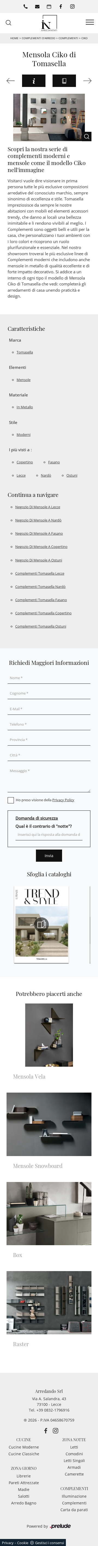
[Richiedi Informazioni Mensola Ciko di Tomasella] (34, 80)
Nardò (46, 475)
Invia (49, 855)
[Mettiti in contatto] (37, 6)
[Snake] (87, 81)
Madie (23, 1489)
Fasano (54, 462)
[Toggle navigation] (90, 22)
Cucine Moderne (24, 1447)
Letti (74, 1447)
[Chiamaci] (25, 6)
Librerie (24, 1475)
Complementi (68, 38)
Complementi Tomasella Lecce (39, 573)
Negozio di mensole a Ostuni (38, 560)
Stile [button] (13, 422)
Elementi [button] (17, 367)
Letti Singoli (74, 1460)
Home (14, 38)
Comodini (74, 1453)
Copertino (25, 462)
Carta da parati (74, 1509)
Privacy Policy (63, 799)
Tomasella (25, 352)
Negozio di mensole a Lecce (37, 506)
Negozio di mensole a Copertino (41, 546)
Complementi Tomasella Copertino (43, 613)
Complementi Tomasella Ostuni (40, 626)
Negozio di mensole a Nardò (38, 520)
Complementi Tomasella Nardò (40, 586)
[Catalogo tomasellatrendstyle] (41, 924)
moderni (23, 434)
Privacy (8, 1542)
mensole (23, 379)
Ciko (84, 38)
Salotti (23, 1496)
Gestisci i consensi (49, 1542)
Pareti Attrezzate (24, 1482)
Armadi (74, 1467)
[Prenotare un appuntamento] (49, 6)
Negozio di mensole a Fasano (39, 533)
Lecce (21, 475)
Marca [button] (15, 340)
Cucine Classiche (23, 1453)
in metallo (25, 407)
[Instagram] (72, 6)
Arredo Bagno (23, 1502)
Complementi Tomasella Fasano (41, 599)
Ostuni (71, 475)
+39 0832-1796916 (52, 1410)
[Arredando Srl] (49, 23)
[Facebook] (60, 6)
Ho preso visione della (45, 799)
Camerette (74, 1474)
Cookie (22, 1542)
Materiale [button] (18, 395)
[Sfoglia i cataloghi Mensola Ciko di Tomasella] (64, 80)
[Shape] (11, 81)
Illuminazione (74, 1496)
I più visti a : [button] (20, 449)
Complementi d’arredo (38, 38)
